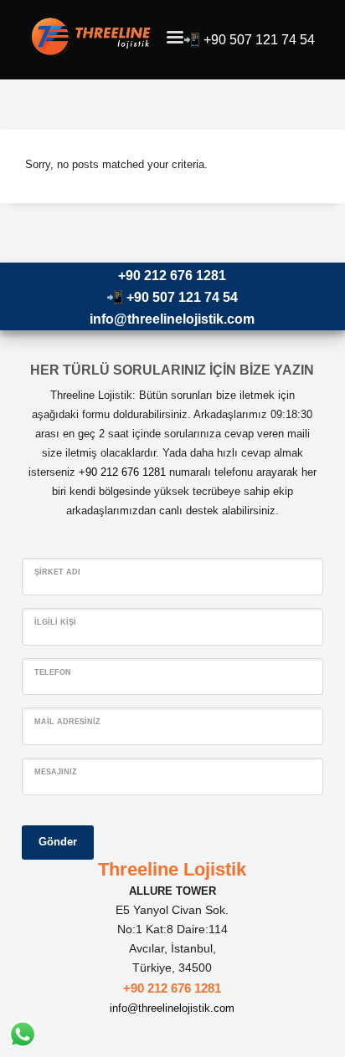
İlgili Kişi (55, 622)
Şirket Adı (57, 572)
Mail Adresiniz (67, 721)
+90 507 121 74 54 (259, 40)
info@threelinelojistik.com (172, 319)
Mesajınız (55, 772)
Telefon (52, 672)
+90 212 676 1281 (172, 275)
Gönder (58, 841)
